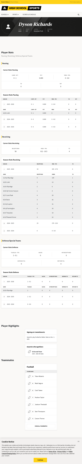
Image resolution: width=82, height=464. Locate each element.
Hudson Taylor (38, 397)
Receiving (11, 56)
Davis (6, 200)
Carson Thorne (38, 419)
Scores (29, 15)
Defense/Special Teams (24, 56)
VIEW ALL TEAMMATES (41, 426)
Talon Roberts (38, 376)
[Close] (78, 441)
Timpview (7, 213)
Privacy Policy (61, 451)
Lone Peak (8, 195)
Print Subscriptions (75, 2)
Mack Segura (37, 383)
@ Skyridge (8, 178)
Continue (40, 460)
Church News (14, 2)
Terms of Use (52, 451)
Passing (4, 56)
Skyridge (7, 187)
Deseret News (5, 2)
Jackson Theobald (40, 404)
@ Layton (7, 204)
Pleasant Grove (9, 217)
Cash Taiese (37, 390)
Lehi (6, 113)
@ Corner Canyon (10, 191)
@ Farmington (9, 208)
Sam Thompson (38, 412)
